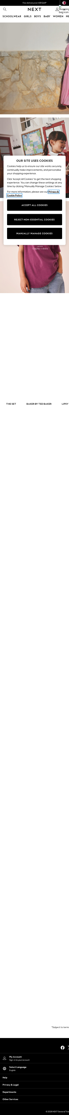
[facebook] (62, 1047)
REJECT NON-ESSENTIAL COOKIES (34, 219)
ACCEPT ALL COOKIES (35, 205)
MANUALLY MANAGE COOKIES (34, 233)
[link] (4, 9)
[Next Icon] (34, 9)
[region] (35, 200)
